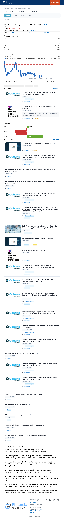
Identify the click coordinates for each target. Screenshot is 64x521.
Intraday (6, 85)
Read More (56, 139)
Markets (8, 15)
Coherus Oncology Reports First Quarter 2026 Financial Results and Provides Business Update (38, 266)
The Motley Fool (27, 118)
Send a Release (55, 2)
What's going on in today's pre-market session (21, 353)
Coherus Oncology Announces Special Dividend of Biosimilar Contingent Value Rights (39, 93)
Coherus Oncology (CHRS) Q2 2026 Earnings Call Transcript (38, 107)
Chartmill (8, 176)
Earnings (36, 118)
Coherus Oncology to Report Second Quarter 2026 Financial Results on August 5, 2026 (39, 194)
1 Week (11, 85)
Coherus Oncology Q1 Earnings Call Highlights (38, 238)
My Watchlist (22, 11)
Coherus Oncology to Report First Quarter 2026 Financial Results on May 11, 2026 (38, 280)
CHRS (45, 24)
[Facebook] (50, 505)
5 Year (35, 85)
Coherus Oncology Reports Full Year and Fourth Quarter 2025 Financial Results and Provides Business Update (40, 295)
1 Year (26, 85)
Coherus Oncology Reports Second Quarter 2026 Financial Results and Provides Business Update (38, 156)
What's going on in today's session (17, 404)
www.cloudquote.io (34, 502)
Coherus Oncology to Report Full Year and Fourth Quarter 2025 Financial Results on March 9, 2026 (38, 312)
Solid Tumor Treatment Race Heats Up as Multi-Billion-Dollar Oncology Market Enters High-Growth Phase (40, 227)
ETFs (22, 15)
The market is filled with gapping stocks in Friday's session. (25, 425)
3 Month (21, 85)
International (37, 20)
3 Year (31, 85)
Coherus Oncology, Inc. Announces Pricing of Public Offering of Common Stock (39, 364)
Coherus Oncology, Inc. (29, 99)
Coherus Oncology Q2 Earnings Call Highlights (38, 143)
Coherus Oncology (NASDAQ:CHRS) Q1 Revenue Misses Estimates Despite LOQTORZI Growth (30, 170)
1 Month (16, 85)
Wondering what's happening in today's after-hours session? (26, 435)
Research (46, 32)
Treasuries (45, 20)
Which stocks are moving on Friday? (18, 415)
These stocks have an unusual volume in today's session (24, 394)
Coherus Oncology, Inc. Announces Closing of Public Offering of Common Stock (39, 340)
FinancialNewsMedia (27, 232)
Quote (12, 32)
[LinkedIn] (53, 505)
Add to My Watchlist (33, 30)
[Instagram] (57, 505)
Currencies (28, 20)
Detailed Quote (55, 36)
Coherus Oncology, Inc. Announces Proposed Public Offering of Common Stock (39, 378)
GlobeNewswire (27, 101)
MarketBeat (26, 150)
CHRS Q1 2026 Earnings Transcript (34, 250)
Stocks (15, 15)
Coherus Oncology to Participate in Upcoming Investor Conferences (40, 326)
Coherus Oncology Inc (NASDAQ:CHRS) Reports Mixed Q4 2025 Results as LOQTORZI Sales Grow (30, 182)
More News (56, 88)
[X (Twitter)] (46, 505)
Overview (16, 20)
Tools (29, 15)
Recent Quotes (9, 11)
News (22, 20)
